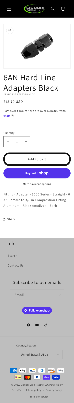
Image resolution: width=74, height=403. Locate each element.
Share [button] (11, 219)
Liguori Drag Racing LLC (35, 384)
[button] (9, 9)
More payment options (37, 184)
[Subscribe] (59, 295)
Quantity (9, 133)
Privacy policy (54, 390)
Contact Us (16, 265)
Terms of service (39, 396)
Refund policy (33, 390)
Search (12, 255)
